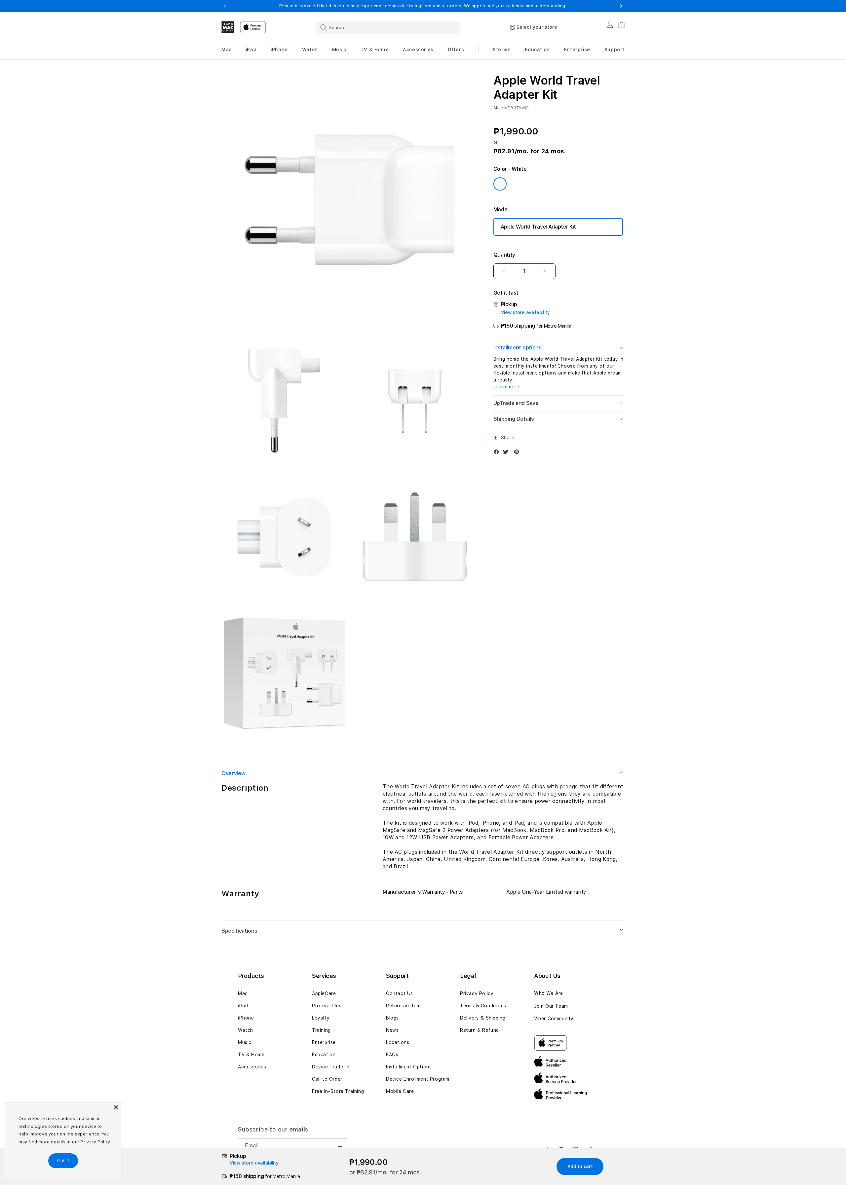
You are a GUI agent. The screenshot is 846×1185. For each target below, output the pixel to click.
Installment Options (409, 1066)
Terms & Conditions (483, 1005)
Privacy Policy (476, 993)
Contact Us (399, 993)
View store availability (525, 312)
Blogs (392, 1018)
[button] (226, 50)
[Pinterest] (518, 453)
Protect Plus (326, 1005)
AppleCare (324, 993)
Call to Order (327, 1079)
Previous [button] (224, 6)
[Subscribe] (339, 1146)
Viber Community (554, 1018)
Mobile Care (400, 1091)
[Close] (116, 1107)
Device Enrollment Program (417, 1079)
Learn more (506, 386)
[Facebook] (498, 453)
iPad (243, 1005)
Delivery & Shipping (482, 1018)
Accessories (252, 1066)
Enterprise (324, 1042)
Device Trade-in (331, 1066)
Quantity (504, 255)
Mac (243, 993)
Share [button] (508, 437)
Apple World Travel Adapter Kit (538, 227)
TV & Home (251, 1054)
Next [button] (621, 6)
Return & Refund (479, 1030)
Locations (397, 1042)
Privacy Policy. (96, 1142)
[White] (500, 184)
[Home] (228, 27)
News (392, 1030)
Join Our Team (551, 1006)
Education (323, 1054)
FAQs (392, 1054)
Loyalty (320, 1018)
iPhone (246, 1018)
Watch (245, 1030)
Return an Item (403, 1005)
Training (321, 1030)
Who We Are (548, 993)
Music (244, 1042)
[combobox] (388, 27)
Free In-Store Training (338, 1091)
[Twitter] (507, 453)
